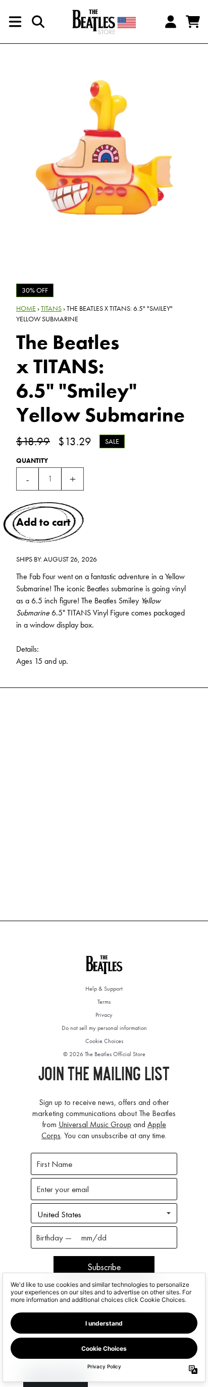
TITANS (51, 308)
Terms (104, 1002)
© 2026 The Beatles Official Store (104, 1054)
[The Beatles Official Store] (104, 21)
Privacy (104, 1015)
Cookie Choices (104, 1041)
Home (26, 308)
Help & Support (104, 989)
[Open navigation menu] (15, 22)
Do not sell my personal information (104, 1028)
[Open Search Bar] (37, 22)
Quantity (32, 460)
